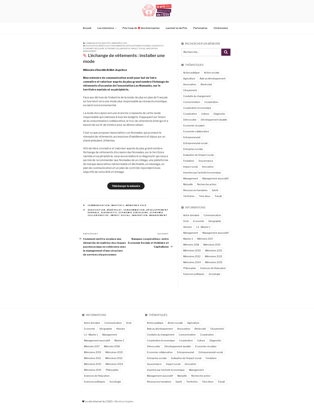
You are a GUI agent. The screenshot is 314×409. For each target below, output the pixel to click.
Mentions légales (123, 401)
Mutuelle (188, 184)
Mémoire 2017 (205, 238)
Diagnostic (158, 46)
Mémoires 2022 (192, 256)
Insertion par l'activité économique (202, 172)
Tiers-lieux (204, 196)
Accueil (87, 28)
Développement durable (138, 46)
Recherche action (206, 184)
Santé (215, 190)
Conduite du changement (197, 96)
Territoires (189, 196)
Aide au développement (213, 78)
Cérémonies (221, 28)
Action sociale (211, 72)
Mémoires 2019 (119, 43)
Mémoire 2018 (191, 244)
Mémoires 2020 (192, 250)
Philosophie (189, 268)
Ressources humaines (195, 190)
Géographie (214, 221)
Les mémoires (105, 28)
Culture (205, 113)
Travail (218, 196)
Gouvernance (205, 160)
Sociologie (214, 274)
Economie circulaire (93, 48)
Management (89, 51)
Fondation (188, 160)
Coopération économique (197, 107)
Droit (186, 221)
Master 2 (106, 43)
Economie (198, 221)
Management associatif (215, 178)
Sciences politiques (193, 274)
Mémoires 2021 (213, 250)
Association (91, 46)
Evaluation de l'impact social (198, 155)
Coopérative (190, 113)
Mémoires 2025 (213, 262)
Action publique (191, 72)
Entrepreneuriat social (195, 143)
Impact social (138, 48)
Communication (93, 43)
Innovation (151, 48)
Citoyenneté (190, 90)
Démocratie (189, 119)
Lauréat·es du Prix (176, 28)
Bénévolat (104, 46)
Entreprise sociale (193, 149)
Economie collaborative (118, 48)
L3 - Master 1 (203, 227)
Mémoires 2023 (213, 256)
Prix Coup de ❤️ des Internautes (141, 28)
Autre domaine (191, 215)
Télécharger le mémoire (126, 186)
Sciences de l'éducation (213, 268)
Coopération (211, 102)
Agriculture (189, 78)
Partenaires (200, 28)
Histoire (187, 227)
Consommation (118, 46)
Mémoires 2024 (192, 262)
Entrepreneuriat (192, 137)
